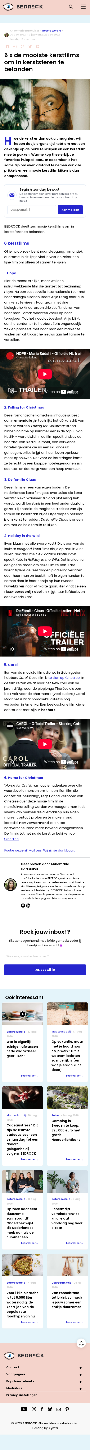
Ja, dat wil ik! (45, 970)
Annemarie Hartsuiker (24, 30)
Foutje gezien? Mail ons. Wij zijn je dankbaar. (39, 850)
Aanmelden (70, 210)
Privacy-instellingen (21, 1395)
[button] (77, 1368)
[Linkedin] (28, 905)
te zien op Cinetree (64, 677)
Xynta (53, 1428)
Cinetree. (11, 838)
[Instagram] (23, 905)
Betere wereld (51, 30)
